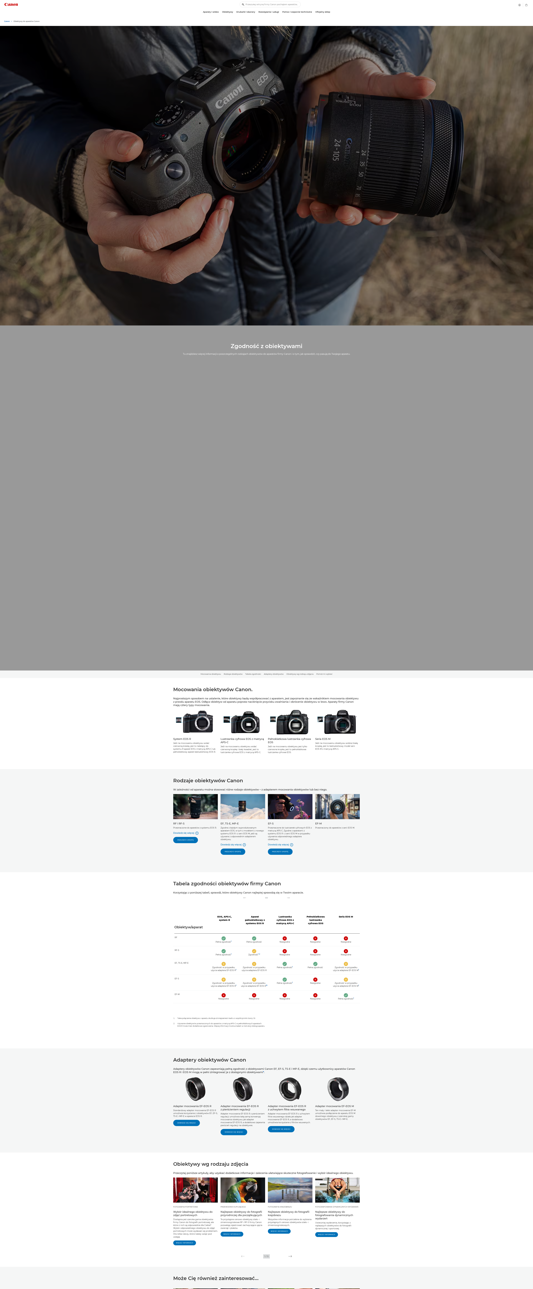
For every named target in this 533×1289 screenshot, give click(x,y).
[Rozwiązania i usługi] (280, 12)
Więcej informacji (184, 1243)
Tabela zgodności (253, 674)
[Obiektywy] (234, 12)
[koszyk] (526, 5)
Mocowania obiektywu (211, 674)
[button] (243, 1256)
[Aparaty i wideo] (220, 12)
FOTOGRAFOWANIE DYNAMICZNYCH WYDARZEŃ (336, 1207)
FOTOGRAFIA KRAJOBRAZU (280, 1207)
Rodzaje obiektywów (233, 674)
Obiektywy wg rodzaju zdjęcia (300, 674)
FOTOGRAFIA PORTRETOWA (185, 1207)
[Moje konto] (519, 5)
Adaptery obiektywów (274, 674)
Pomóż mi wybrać (324, 674)
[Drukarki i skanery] (256, 12)
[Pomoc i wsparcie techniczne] (313, 12)
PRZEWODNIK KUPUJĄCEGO (233, 1207)
